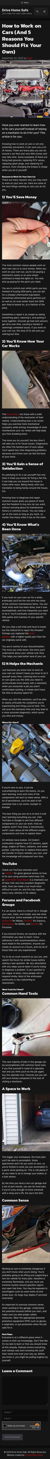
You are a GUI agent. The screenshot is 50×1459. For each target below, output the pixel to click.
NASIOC (28, 920)
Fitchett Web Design (34, 1455)
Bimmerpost (8, 924)
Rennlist (35, 924)
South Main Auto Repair (17, 880)
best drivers (13, 414)
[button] (37, 11)
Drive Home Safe (15, 10)
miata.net (7, 920)
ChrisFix (9, 873)
